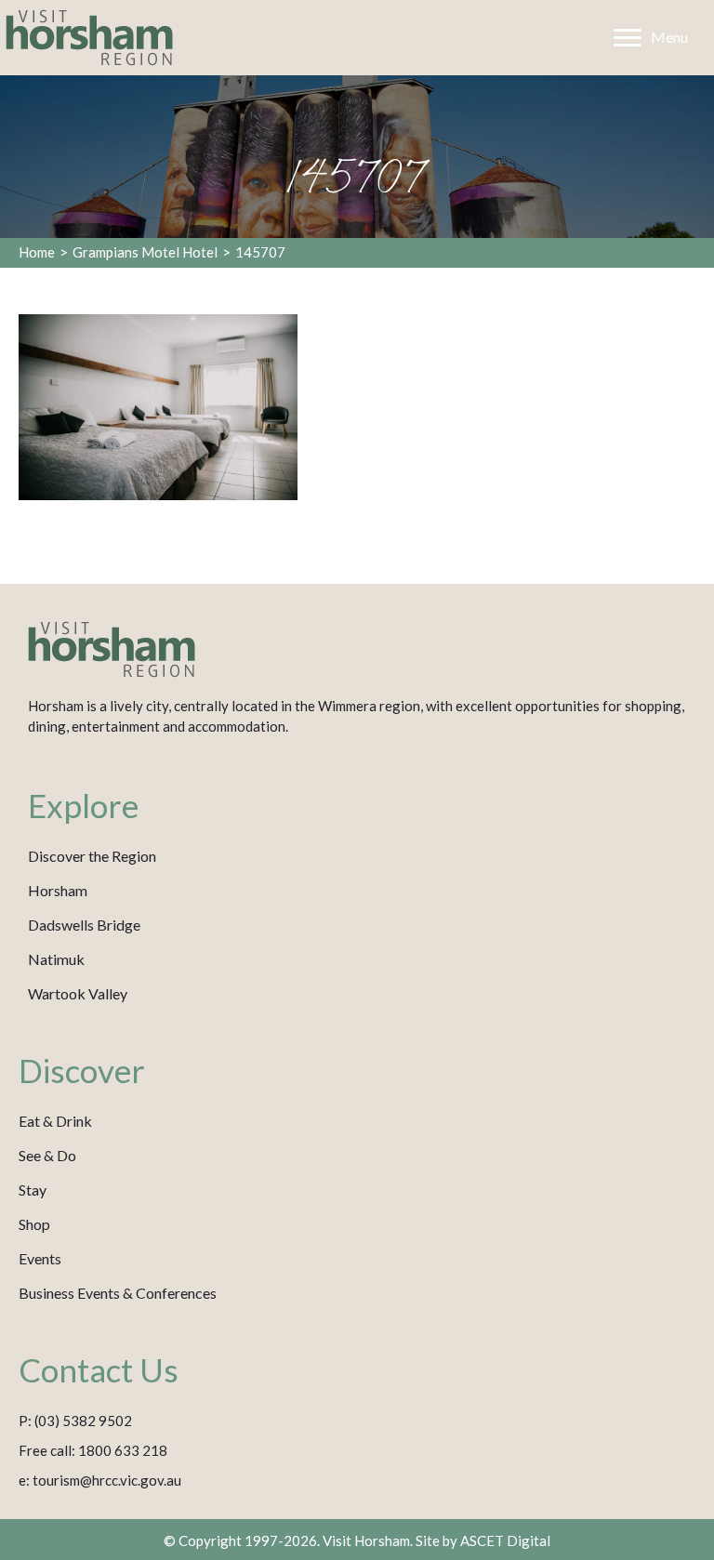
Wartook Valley (77, 993)
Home (37, 252)
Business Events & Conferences (118, 1293)
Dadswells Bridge (84, 924)
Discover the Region (92, 856)
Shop (34, 1224)
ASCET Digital (505, 1540)
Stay (32, 1189)
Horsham (57, 890)
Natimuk (56, 959)
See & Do (47, 1155)
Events (40, 1258)
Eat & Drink (55, 1121)
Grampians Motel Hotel (145, 252)
